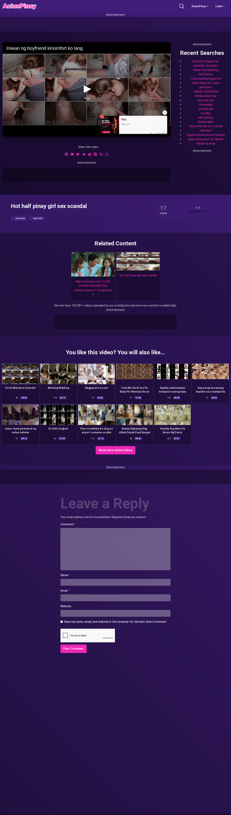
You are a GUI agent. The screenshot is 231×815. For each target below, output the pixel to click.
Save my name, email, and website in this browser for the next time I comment (115, 621)
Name (65, 575)
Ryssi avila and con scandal (206, 126)
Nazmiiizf (205, 130)
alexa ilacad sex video (205, 83)
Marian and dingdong (205, 70)
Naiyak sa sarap (205, 143)
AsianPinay (198, 6)
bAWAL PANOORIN (206, 91)
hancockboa (205, 117)
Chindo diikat (206, 122)
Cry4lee (205, 113)
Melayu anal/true (205, 96)
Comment (68, 524)
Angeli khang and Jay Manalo (206, 139)
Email (65, 590)
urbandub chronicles (205, 65)
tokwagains (206, 104)
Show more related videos (115, 450)
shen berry (205, 87)
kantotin (38, 218)
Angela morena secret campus (206, 135)
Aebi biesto (206, 74)
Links (219, 6)
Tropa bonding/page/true (206, 78)
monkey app (205, 109)
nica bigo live (206, 100)
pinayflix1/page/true (206, 61)
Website (65, 606)
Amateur (20, 218)
